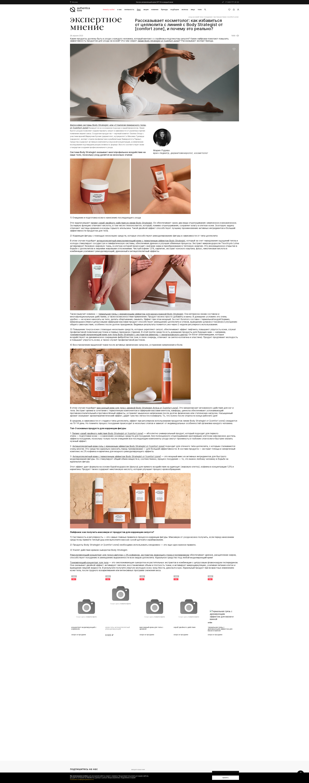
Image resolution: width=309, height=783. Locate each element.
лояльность (129, 9)
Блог (139, 9)
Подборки (174, 9)
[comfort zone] (233, 17)
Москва (75, 2)
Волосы (185, 9)
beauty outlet (109, 9)
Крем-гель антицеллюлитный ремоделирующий (83, 628)
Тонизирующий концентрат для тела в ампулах (221, 628)
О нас (119, 9)
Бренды (164, 9)
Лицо (193, 9)
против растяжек (220, 17)
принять (225, 778)
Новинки (154, 9)
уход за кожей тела (195, 17)
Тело (200, 9)
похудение (208, 17)
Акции (146, 9)
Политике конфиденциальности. (82, 779)
